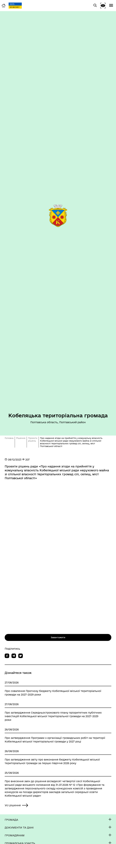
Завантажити (58, 637)
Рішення (20, 438)
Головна (9, 438)
